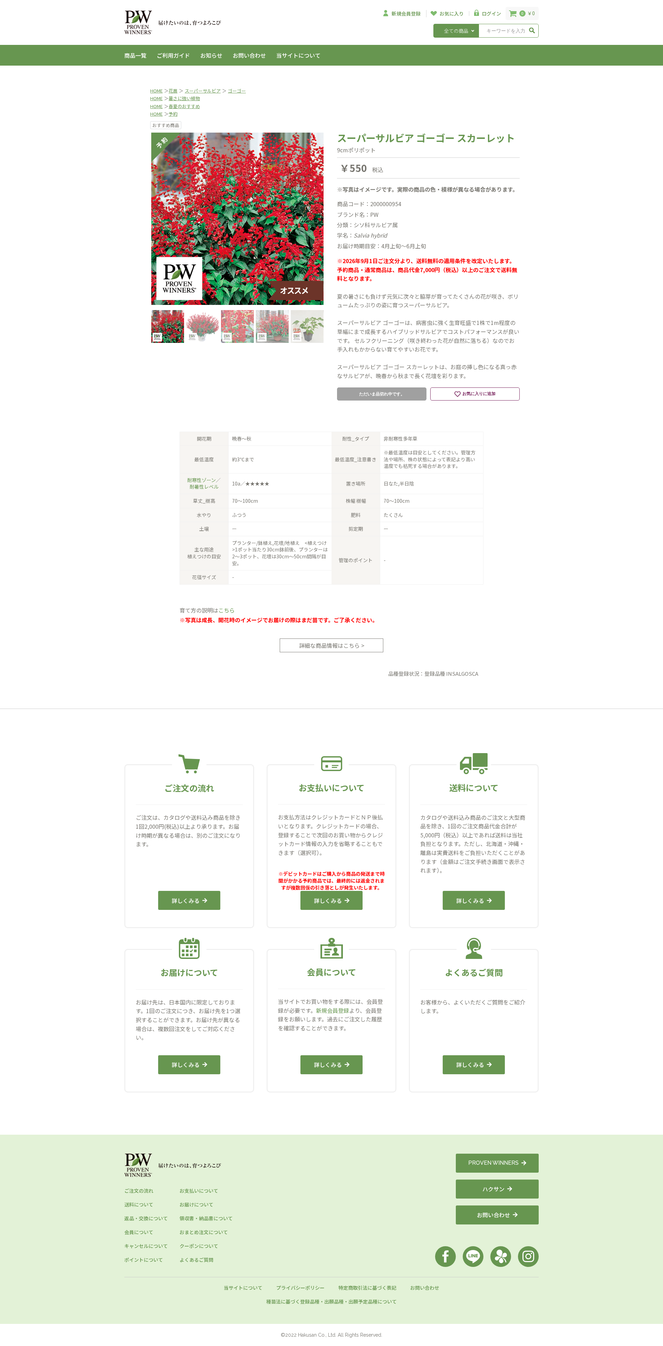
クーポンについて (199, 1245)
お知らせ (211, 55)
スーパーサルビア (203, 90)
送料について (138, 1204)
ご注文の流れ (138, 1190)
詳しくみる (186, 900)
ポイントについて (143, 1259)
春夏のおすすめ (184, 106)
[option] (237, 219)
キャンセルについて (146, 1245)
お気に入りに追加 (479, 393)
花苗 (173, 90)
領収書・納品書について (206, 1218)
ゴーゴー (237, 90)
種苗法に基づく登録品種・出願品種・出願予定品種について (331, 1301)
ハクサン (493, 1189)
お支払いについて (199, 1190)
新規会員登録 (332, 1010)
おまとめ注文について (204, 1232)
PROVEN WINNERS (493, 1163)
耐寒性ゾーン (201, 480)
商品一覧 (135, 55)
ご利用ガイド (173, 55)
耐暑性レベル (204, 486)
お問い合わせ (249, 55)
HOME (156, 90)
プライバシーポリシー (300, 1287)
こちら (226, 610)
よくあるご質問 (196, 1259)
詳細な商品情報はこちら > (331, 645)
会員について (138, 1232)
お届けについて (196, 1204)
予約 (173, 113)
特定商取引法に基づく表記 (367, 1287)
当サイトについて (298, 55)
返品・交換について (146, 1218)
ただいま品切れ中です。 (382, 394)
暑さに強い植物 (184, 98)
